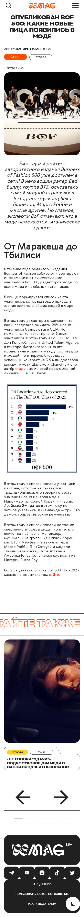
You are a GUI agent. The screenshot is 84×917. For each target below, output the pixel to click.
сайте (54, 575)
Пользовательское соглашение (42, 894)
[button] (23, 797)
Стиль (15, 57)
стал (19, 369)
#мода (41, 57)
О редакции (42, 884)
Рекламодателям (42, 903)
